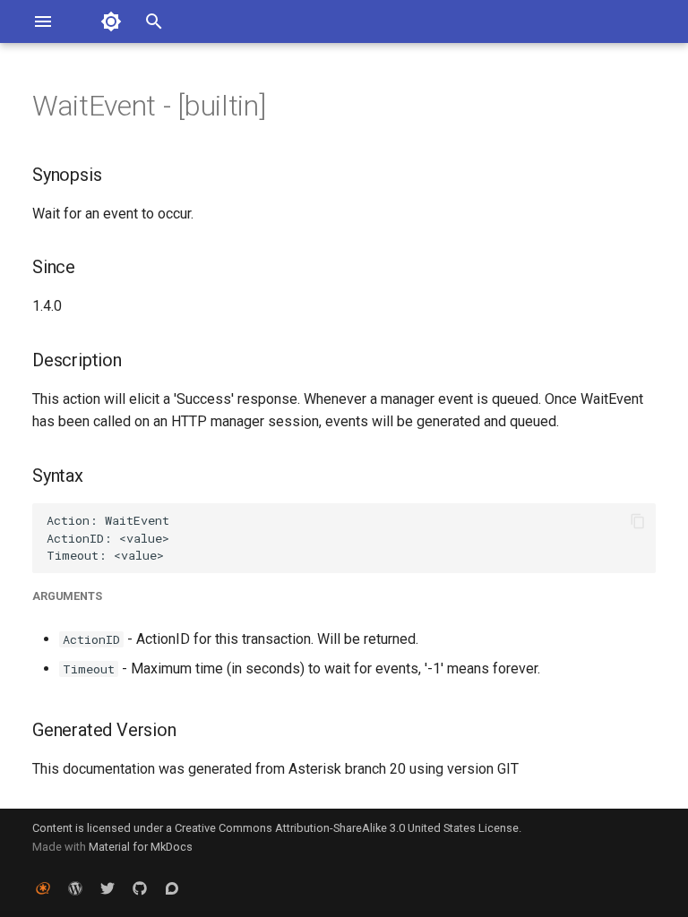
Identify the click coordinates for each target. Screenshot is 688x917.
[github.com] (139, 888)
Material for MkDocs (141, 846)
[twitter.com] (107, 888)
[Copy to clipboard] (638, 521)
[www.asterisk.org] (43, 888)
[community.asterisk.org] (172, 888)
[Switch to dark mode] (111, 21)
